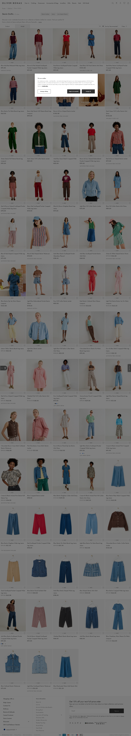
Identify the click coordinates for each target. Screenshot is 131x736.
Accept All (88, 91)
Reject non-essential (73, 91)
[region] (66, 85)
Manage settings (44, 91)
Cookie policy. (45, 86)
